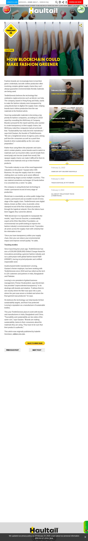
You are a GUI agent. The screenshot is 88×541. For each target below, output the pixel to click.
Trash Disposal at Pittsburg (62, 183)
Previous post (12, 350)
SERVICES (22, 2)
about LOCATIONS (73, 5)
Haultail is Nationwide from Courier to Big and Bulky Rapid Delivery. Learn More (44, 5)
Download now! (75, 2)
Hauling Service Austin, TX (61, 150)
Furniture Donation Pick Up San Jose (65, 94)
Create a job (12, 2)
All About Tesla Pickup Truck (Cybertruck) (62, 194)
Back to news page (35, 343)
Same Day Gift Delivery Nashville (64, 171)
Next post (37, 350)
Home (30, 2)
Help (85, 527)
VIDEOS (42, 2)
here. (51, 538)
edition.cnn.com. (19, 334)
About (35, 2)
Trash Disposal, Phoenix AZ (62, 122)
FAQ (47, 2)
